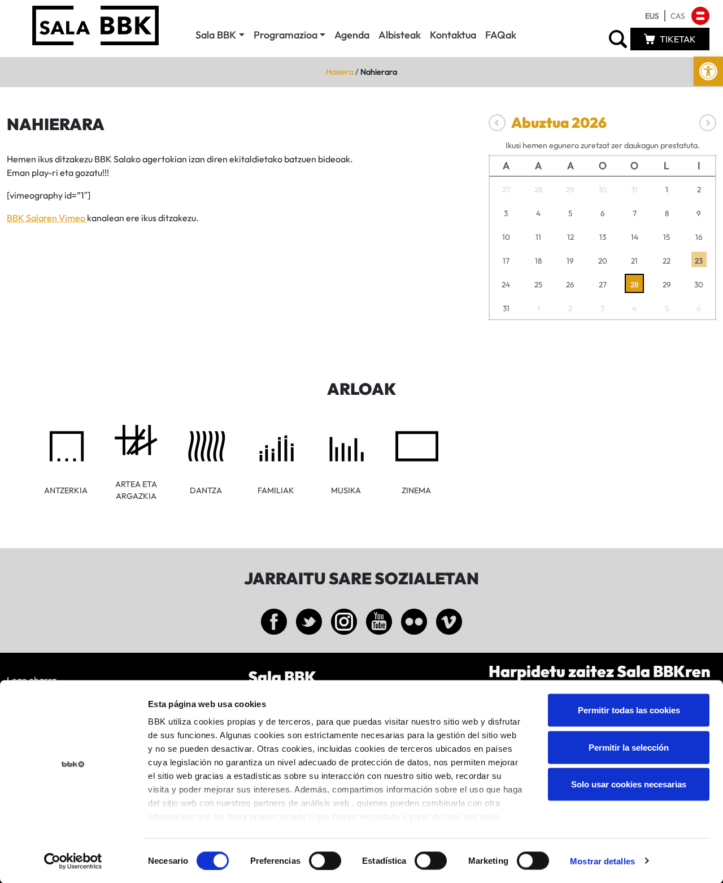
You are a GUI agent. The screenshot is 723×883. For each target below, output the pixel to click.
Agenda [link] (351, 34)
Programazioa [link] (285, 34)
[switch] (325, 860)
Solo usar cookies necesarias (628, 784)
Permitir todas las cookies (629, 710)
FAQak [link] (500, 34)
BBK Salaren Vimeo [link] (47, 217)
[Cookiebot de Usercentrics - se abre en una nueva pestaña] (73, 860)
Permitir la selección (629, 747)
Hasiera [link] (340, 72)
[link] (708, 71)
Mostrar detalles (602, 860)
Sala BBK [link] (215, 34)
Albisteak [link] (399, 34)
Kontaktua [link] (453, 34)
